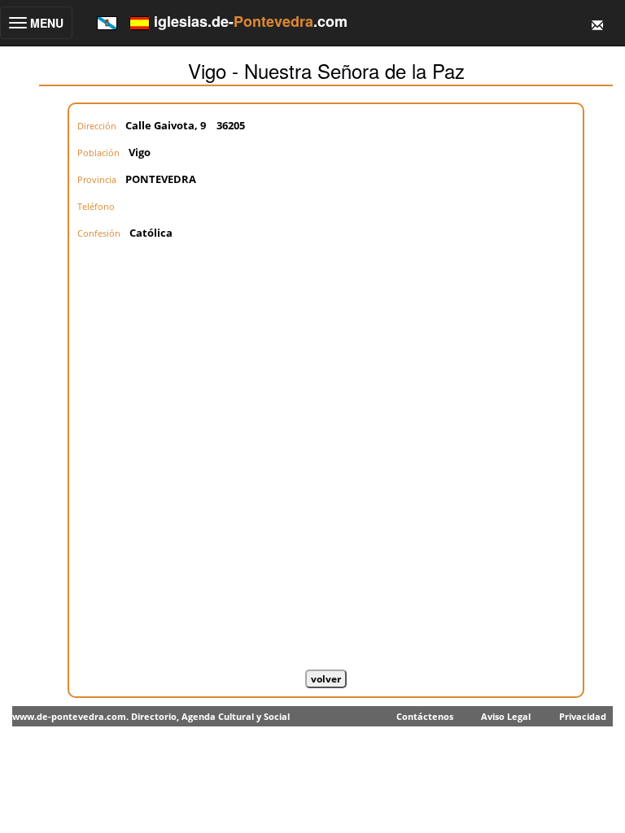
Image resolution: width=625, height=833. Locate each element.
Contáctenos (424, 716)
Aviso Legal (506, 716)
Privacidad (582, 716)
